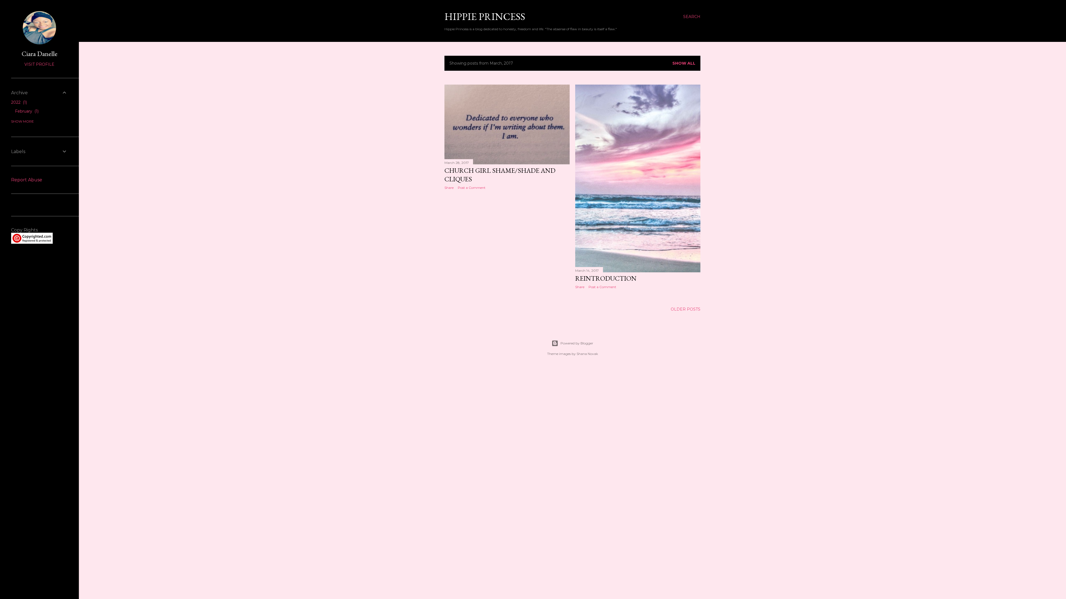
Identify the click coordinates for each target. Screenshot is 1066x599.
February (26, 111)
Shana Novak (587, 354)
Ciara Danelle (39, 53)
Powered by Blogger (576, 343)
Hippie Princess (484, 16)
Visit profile (39, 64)
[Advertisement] (507, 242)
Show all (683, 63)
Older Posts (685, 309)
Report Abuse (26, 179)
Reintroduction (606, 278)
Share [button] (449, 188)
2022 (18, 102)
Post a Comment (472, 188)
